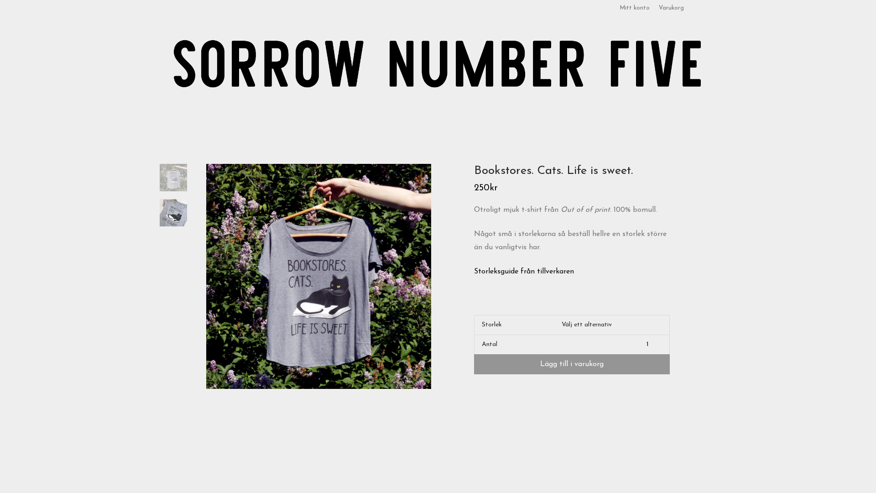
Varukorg (671, 8)
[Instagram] (714, 8)
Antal (489, 344)
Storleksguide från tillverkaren (524, 271)
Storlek (492, 324)
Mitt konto (635, 8)
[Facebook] (702, 8)
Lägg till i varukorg (572, 364)
